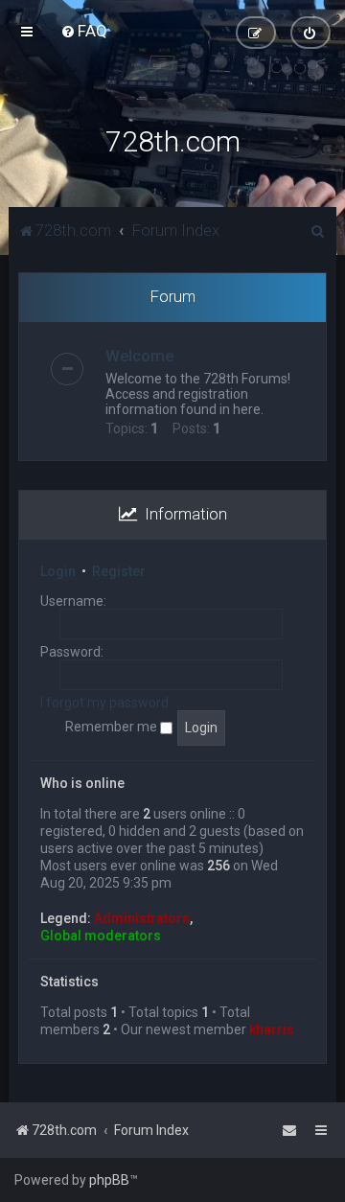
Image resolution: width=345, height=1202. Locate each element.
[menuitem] (84, 30)
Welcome (139, 355)
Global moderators (100, 935)
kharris (271, 1029)
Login (58, 571)
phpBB (109, 1180)
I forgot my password (104, 702)
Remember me (112, 726)
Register (119, 571)
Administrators (142, 918)
